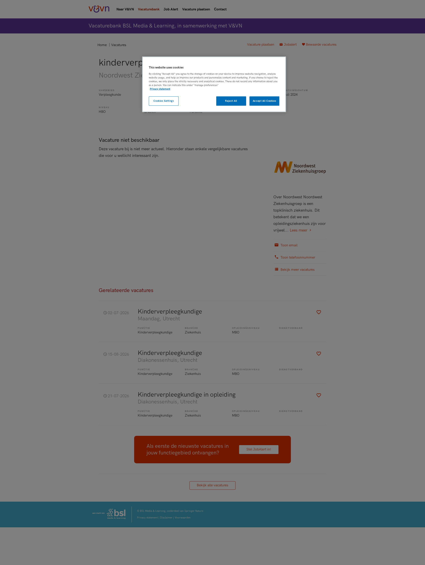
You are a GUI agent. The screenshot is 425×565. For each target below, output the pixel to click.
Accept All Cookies (264, 100)
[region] (214, 84)
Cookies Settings (163, 100)
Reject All (231, 100)
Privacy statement (160, 89)
